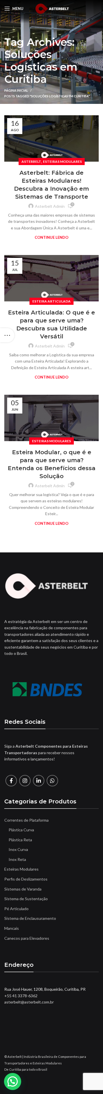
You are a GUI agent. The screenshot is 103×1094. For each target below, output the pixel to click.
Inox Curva (18, 849)
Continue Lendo (51, 237)
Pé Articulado (16, 908)
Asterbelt (31, 161)
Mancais (11, 928)
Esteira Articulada (51, 301)
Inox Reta (17, 859)
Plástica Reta (20, 839)
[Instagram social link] (25, 780)
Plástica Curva (21, 829)
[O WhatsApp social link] (52, 780)
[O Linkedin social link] (38, 780)
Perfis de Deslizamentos (25, 879)
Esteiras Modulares (62, 161)
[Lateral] (7, 335)
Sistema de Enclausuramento (30, 918)
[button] (12, 1081)
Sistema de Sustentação (26, 898)
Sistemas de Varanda (22, 889)
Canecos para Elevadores (26, 938)
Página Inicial (16, 90)
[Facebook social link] (11, 780)
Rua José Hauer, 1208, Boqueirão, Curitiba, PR (45, 989)
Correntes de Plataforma (26, 820)
